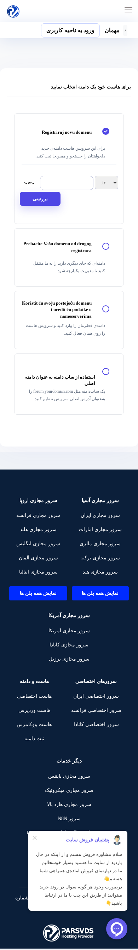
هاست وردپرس (34, 710)
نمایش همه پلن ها (100, 593)
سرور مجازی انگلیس (38, 543)
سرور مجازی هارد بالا (69, 804)
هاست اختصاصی (34, 696)
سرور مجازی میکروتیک (69, 790)
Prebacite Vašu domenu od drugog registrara (57, 247)
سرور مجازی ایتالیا (38, 572)
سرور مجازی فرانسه (38, 515)
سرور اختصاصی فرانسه (96, 710)
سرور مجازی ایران (100, 515)
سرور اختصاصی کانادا (96, 724)
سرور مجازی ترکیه (100, 557)
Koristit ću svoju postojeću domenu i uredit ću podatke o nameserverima (57, 309)
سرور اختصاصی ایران (96, 696)
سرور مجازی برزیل (69, 659)
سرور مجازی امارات (100, 529)
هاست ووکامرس (34, 724)
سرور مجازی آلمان (38, 557)
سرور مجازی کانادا (69, 644)
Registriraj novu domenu (67, 132)
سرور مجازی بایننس (69, 776)
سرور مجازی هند (100, 572)
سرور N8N (69, 818)
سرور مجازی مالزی (100, 543)
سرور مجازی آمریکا (69, 630)
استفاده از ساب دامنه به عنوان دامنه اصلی (60, 380)
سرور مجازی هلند (38, 529)
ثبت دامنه (34, 738)
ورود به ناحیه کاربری (70, 30)
